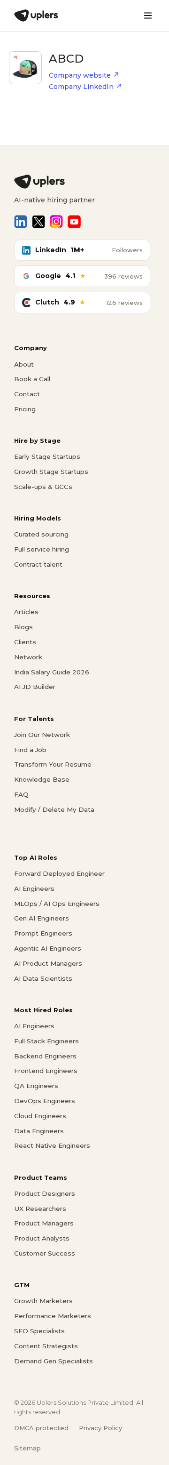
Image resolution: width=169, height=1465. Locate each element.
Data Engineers (39, 1131)
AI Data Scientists (43, 978)
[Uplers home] (84, 182)
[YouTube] (74, 221)
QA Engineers (36, 1085)
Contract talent (38, 564)
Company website (80, 75)
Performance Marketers (52, 1316)
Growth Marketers (43, 1301)
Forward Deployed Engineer (59, 873)
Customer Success (44, 1253)
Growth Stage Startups (51, 471)
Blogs (23, 627)
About (24, 364)
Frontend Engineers (45, 1070)
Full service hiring (41, 549)
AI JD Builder (34, 686)
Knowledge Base (41, 779)
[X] (38, 221)
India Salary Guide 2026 (51, 672)
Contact (27, 394)
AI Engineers (34, 888)
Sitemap (27, 1448)
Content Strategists (46, 1346)
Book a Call (32, 379)
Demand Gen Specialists (53, 1361)
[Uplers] (36, 15)
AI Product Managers (48, 963)
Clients (25, 642)
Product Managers (44, 1223)
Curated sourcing (41, 534)
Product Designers (44, 1193)
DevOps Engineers (44, 1101)
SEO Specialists (39, 1331)
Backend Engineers (45, 1056)
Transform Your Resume (53, 764)
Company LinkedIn (81, 86)
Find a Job (30, 749)
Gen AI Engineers (41, 918)
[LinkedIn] (20, 221)
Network (28, 657)
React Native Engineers (52, 1145)
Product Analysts (41, 1238)
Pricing (25, 409)
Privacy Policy (100, 1428)
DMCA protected (41, 1428)
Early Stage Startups (47, 456)
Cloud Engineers (40, 1116)
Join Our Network (42, 734)
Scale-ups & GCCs (43, 486)
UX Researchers (40, 1208)
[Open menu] (148, 15)
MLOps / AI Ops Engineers (57, 903)
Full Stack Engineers (46, 1041)
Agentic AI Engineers (47, 948)
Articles (26, 612)
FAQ (21, 794)
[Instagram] (56, 221)
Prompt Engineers (43, 933)
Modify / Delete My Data (54, 809)
